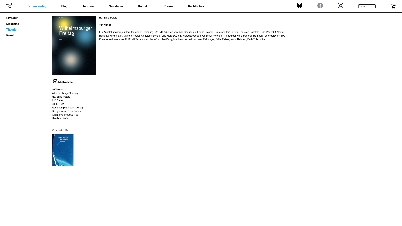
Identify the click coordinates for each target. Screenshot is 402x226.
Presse (168, 6)
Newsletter (116, 6)
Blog (64, 6)
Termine (88, 6)
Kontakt (143, 6)
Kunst (10, 35)
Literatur (12, 18)
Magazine (12, 24)
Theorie (11, 29)
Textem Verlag (36, 6)
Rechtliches (196, 6)
